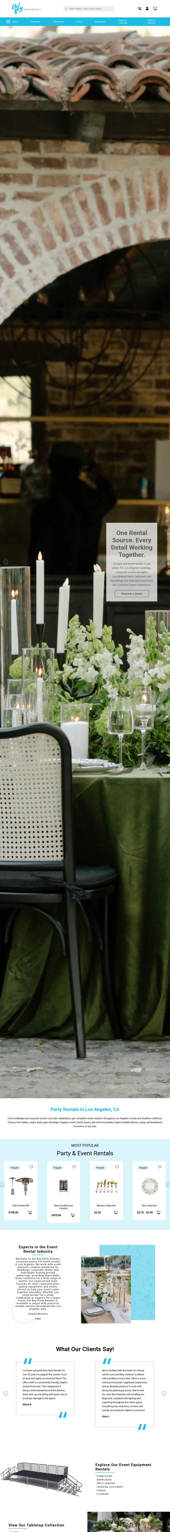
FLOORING (103, 1496)
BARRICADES (104, 1482)
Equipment (100, 24)
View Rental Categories (38, 590)
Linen (79, 24)
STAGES (101, 1493)
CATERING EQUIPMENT (110, 1489)
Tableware (58, 24)
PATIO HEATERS (106, 1485)
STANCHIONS (104, 1478)
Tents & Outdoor (152, 23)
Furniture (35, 24)
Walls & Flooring (123, 23)
